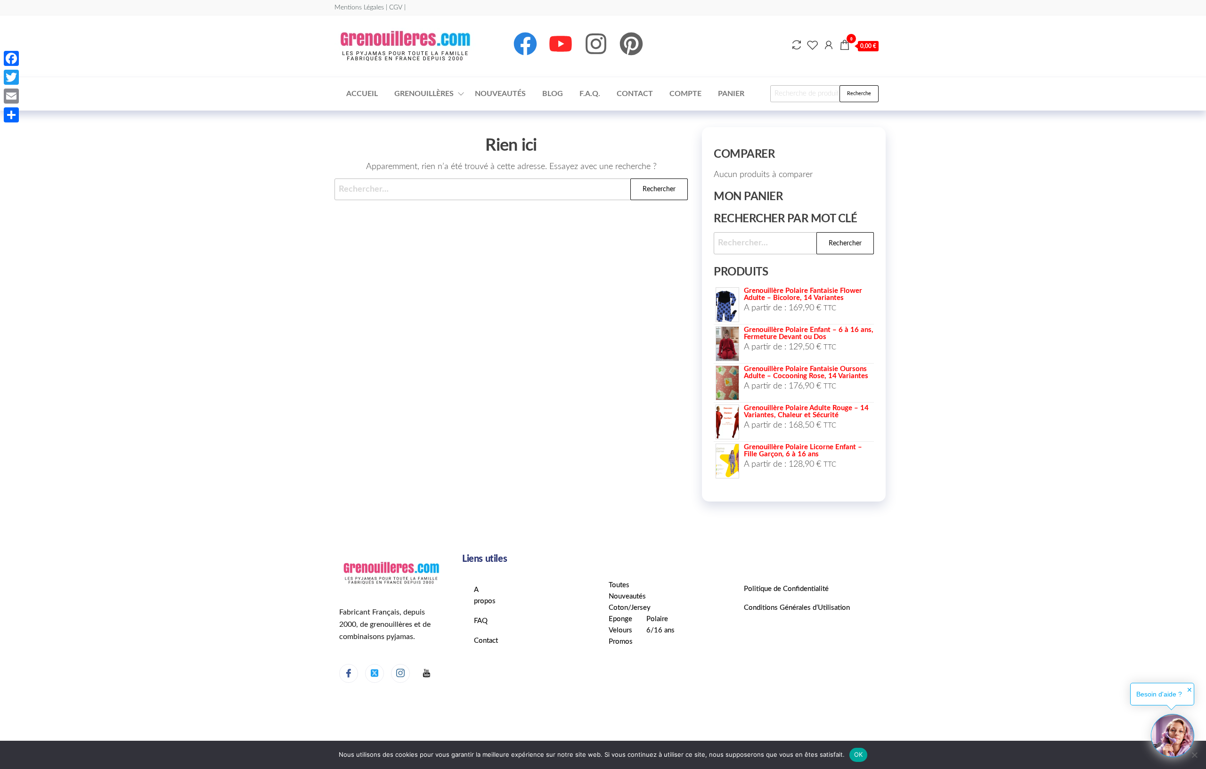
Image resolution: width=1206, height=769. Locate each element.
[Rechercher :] (511, 189)
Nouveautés (500, 93)
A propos (485, 595)
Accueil (362, 93)
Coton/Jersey (630, 607)
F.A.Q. (589, 93)
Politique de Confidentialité (786, 588)
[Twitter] (374, 673)
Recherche (859, 93)
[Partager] (11, 114)
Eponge (620, 619)
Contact (635, 93)
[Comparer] (796, 46)
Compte (685, 93)
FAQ (481, 620)
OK (858, 754)
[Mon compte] (829, 46)
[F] (426, 673)
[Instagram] (596, 44)
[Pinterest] (631, 44)
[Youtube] (560, 44)
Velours (620, 630)
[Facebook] (525, 44)
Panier (731, 93)
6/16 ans (660, 630)
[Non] (1194, 755)
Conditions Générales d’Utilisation (797, 607)
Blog (552, 93)
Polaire (657, 619)
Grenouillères (424, 93)
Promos (621, 641)
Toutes (619, 585)
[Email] (11, 96)
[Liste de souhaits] (813, 46)
